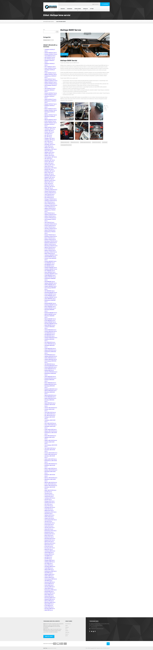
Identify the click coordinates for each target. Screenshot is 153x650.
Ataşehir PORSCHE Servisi (50, 250)
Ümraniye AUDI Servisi (49, 494)
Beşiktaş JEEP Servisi (49, 174)
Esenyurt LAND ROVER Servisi (51, 452)
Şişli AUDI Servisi (48, 491)
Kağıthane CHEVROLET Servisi (51, 80)
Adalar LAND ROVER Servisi (50, 490)
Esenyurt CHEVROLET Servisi (51, 93)
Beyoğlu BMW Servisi (49, 591)
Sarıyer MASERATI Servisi (50, 272)
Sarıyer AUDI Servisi (49, 505)
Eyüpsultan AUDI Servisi (50, 523)
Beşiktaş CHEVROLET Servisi (51, 110)
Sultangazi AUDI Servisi (49, 501)
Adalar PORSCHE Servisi (50, 253)
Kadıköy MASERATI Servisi (50, 284)
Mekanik (67, 627)
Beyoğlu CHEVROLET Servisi (51, 104)
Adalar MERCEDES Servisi (50, 403)
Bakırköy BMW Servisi (49, 600)
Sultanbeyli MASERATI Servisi (51, 269)
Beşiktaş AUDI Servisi (49, 537)
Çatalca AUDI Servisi (49, 529)
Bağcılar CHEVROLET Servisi (51, 119)
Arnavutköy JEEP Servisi (50, 186)
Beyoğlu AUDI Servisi (49, 532)
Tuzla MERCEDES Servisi (50, 333)
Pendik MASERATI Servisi (50, 275)
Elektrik (66, 630)
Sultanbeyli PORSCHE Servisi (51, 200)
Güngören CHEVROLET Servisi (51, 83)
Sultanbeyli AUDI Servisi (50, 502)
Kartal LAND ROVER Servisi (50, 435)
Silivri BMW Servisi (49, 563)
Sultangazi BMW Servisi (50, 560)
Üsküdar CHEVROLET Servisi (51, 52)
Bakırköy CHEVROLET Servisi (51, 115)
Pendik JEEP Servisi (49, 146)
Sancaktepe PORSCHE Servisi (51, 205)
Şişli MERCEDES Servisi (50, 334)
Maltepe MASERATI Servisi (50, 276)
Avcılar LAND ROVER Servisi (50, 484)
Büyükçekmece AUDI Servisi (50, 530)
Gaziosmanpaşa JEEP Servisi (51, 157)
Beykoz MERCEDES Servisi (50, 382)
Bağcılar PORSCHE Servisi (50, 247)
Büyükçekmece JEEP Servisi (51, 167)
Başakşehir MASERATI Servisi (51, 312)
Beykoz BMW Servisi (49, 594)
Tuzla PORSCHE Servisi (49, 194)
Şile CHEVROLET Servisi (50, 58)
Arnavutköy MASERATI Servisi (51, 323)
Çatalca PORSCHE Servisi (50, 230)
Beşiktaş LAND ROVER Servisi (51, 470)
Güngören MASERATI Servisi (50, 286)
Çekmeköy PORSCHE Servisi (51, 228)
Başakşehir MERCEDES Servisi (51, 389)
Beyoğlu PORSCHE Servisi (50, 234)
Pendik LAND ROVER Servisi (51, 429)
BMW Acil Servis (49, 636)
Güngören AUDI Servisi (49, 518)
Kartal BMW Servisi (49, 572)
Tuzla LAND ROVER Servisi (50, 412)
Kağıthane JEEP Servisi (49, 152)
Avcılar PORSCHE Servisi (50, 248)
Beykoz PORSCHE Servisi (50, 238)
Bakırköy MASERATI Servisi (50, 314)
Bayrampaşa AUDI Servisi (50, 538)
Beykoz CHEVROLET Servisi (50, 108)
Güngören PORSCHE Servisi (50, 217)
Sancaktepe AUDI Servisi (50, 507)
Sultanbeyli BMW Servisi (50, 561)
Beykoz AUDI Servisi (49, 535)
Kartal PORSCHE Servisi (50, 213)
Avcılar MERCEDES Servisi (50, 396)
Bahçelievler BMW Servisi (50, 602)
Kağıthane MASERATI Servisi (51, 283)
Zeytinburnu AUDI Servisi (50, 498)
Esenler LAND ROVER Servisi (51, 454)
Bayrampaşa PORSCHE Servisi (51, 241)
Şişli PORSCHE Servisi (49, 196)
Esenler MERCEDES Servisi (50, 368)
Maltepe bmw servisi (75, 142)
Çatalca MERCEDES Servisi (50, 376)
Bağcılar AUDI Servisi (49, 544)
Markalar (85, 8)
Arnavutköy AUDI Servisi (50, 547)
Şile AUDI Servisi (48, 499)
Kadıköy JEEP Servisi (49, 153)
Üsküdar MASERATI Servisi (50, 256)
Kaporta (66, 634)
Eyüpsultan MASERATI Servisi (51, 292)
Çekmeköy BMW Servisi (50, 586)
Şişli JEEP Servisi (48, 135)
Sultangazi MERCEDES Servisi (51, 337)
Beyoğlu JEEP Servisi (49, 169)
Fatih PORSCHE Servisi (49, 222)
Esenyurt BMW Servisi (49, 583)
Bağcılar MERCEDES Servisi (50, 395)
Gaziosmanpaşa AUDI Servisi (51, 519)
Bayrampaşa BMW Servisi (50, 597)
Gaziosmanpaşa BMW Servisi (51, 579)
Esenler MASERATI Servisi (50, 295)
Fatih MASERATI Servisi (50, 290)
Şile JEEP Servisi (48, 136)
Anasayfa (63, 8)
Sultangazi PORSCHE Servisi (51, 199)
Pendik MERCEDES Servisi (50, 348)
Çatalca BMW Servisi (49, 588)
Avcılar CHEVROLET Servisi (50, 121)
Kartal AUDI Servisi (48, 513)
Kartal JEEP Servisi (49, 150)
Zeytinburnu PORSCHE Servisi (51, 189)
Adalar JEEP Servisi (49, 188)
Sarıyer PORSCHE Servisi (50, 203)
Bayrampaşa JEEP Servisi (50, 175)
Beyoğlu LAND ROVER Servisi (51, 463)
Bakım (66, 625)
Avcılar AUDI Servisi (49, 546)
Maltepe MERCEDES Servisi (50, 350)
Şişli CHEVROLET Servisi (50, 57)
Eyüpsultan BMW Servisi (50, 582)
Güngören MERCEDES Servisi (51, 359)
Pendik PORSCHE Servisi (50, 206)
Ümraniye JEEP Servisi (49, 132)
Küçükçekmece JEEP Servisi (51, 149)
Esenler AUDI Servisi (49, 526)
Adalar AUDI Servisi (49, 549)
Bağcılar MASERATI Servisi (50, 319)
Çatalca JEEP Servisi (49, 166)
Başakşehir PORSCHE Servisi (51, 242)
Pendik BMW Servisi (49, 568)
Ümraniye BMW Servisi (49, 554)
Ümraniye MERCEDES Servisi (51, 331)
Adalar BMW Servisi (49, 610)
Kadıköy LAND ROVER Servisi (51, 440)
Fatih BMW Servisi (48, 580)
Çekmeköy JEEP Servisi (50, 164)
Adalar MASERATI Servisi (50, 325)
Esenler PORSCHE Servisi (50, 227)
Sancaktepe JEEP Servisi (50, 144)
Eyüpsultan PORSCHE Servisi (51, 224)
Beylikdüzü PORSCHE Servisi (51, 236)
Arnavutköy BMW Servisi (50, 608)
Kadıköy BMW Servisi (49, 575)
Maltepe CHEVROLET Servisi (51, 74)
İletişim (91, 8)
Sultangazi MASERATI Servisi (51, 267)
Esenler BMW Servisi (49, 585)
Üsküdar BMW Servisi (49, 552)
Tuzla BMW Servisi (48, 555)
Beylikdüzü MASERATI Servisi (51, 305)
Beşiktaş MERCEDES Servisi (50, 384)
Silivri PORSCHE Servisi (50, 202)
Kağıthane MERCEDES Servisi (51, 356)
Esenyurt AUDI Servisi (49, 524)
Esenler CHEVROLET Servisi (50, 94)
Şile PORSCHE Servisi (49, 197)
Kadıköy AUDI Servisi (49, 516)
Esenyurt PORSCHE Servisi (50, 225)
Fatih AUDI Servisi (48, 521)
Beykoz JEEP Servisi (49, 172)
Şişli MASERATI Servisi (49, 264)
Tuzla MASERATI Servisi (50, 262)
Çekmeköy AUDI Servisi (50, 527)
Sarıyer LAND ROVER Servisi (51, 424)
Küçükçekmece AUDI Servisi (50, 512)
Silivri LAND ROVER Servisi (50, 423)
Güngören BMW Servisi (49, 577)
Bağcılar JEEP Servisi (49, 181)
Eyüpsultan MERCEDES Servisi (51, 365)
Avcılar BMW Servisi (49, 605)
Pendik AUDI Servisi (49, 508)
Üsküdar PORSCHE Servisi (50, 191)
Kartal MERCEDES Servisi (50, 354)
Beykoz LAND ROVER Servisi (51, 468)
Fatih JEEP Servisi (48, 158)
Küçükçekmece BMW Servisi (51, 571)
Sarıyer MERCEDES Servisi (50, 343)
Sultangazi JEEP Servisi (50, 138)
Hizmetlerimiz (78, 8)
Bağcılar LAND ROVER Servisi (51, 482)
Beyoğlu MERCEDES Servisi (50, 378)
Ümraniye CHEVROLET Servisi (51, 54)
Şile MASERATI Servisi (49, 266)
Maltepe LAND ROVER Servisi (51, 431)
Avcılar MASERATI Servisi (50, 320)
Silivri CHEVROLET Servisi (50, 66)
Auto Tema (45, 648)
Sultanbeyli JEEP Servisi (50, 139)
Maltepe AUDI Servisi (49, 510)
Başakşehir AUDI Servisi (50, 540)
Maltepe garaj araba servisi (85, 142)
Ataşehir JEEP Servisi (49, 185)
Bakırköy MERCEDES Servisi (50, 390)
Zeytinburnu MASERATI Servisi (51, 255)
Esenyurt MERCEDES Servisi (50, 367)
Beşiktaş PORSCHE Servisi (50, 239)
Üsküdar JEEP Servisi (49, 130)
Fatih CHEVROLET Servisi (50, 88)
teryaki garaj (104, 142)
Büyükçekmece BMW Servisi (51, 589)
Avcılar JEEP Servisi (49, 183)
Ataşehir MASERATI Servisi (50, 322)
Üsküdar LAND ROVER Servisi (51, 407)
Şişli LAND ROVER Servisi (50, 414)
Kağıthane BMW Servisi (49, 574)
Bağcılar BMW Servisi (49, 603)
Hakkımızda (69, 8)
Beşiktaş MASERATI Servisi (50, 308)
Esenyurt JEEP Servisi (49, 161)
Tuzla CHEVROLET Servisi (50, 55)
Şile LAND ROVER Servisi (50, 415)
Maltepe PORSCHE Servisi (50, 208)
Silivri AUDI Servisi (48, 504)
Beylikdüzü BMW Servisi (50, 593)
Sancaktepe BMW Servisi (50, 566)
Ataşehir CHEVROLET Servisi (51, 122)
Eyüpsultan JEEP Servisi (50, 160)
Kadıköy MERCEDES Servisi (50, 357)
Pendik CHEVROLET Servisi (50, 72)
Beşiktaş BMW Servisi (49, 370)
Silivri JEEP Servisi (49, 141)
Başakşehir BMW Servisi (50, 599)
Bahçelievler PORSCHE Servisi (51, 245)
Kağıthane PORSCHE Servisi (50, 214)
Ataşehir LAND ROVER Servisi (51, 485)
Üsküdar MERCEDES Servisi (50, 329)
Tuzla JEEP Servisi (48, 133)
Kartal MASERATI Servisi (50, 281)
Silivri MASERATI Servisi (50, 270)
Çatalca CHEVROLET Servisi (50, 99)
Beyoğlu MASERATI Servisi (50, 303)
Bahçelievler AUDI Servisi (50, 543)
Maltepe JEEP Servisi (49, 147)
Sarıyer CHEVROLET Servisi (50, 68)
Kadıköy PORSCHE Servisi (50, 216)
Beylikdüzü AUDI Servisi (50, 533)
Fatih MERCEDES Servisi (50, 364)
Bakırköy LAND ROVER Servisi (51, 477)
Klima (66, 628)
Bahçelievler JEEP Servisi (50, 180)
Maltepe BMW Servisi (70, 30)
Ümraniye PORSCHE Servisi (50, 192)
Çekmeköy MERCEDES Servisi (51, 371)
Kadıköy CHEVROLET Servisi (51, 82)
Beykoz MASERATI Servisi (50, 306)
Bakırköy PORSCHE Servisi (50, 244)
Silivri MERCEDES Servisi (50, 342)
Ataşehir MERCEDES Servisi (50, 398)
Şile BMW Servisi (48, 558)
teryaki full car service (96, 142)
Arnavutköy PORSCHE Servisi (51, 252)
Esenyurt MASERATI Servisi (50, 294)
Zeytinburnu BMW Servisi (50, 551)
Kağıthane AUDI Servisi (49, 515)
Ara (44, 29)
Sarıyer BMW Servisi (49, 565)
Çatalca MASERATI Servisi (50, 298)
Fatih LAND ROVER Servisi (50, 448)
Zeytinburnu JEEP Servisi (50, 129)
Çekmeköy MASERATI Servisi (51, 297)
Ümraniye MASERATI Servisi (50, 261)
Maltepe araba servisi (65, 142)
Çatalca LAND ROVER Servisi (51, 459)
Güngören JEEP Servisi (49, 155)
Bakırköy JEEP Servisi (49, 178)
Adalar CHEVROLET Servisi (50, 127)
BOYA (66, 635)
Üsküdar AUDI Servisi (49, 496)
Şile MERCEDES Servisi (49, 336)
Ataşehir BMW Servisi (49, 607)
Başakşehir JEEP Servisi (50, 177)
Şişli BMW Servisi (48, 557)
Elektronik (67, 632)
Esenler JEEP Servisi (49, 163)
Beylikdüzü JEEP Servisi (50, 171)
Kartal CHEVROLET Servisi (50, 79)
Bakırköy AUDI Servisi (49, 541)
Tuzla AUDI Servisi (48, 493)
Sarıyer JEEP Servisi (49, 143)
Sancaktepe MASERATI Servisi (51, 273)
